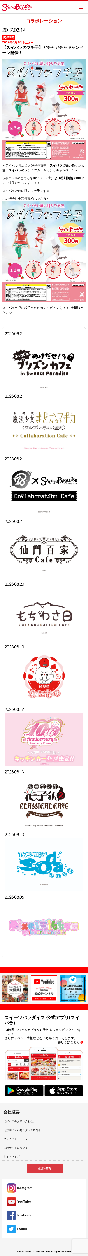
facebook (24, 1215)
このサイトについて (15, 1147)
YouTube (24, 1201)
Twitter (22, 1228)
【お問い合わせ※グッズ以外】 (22, 1130)
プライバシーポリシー (16, 1139)
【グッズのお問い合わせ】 (19, 1121)
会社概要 (11, 1112)
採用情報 (44, 1168)
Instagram (24, 1188)
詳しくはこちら (69, 1042)
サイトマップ (11, 1156)
